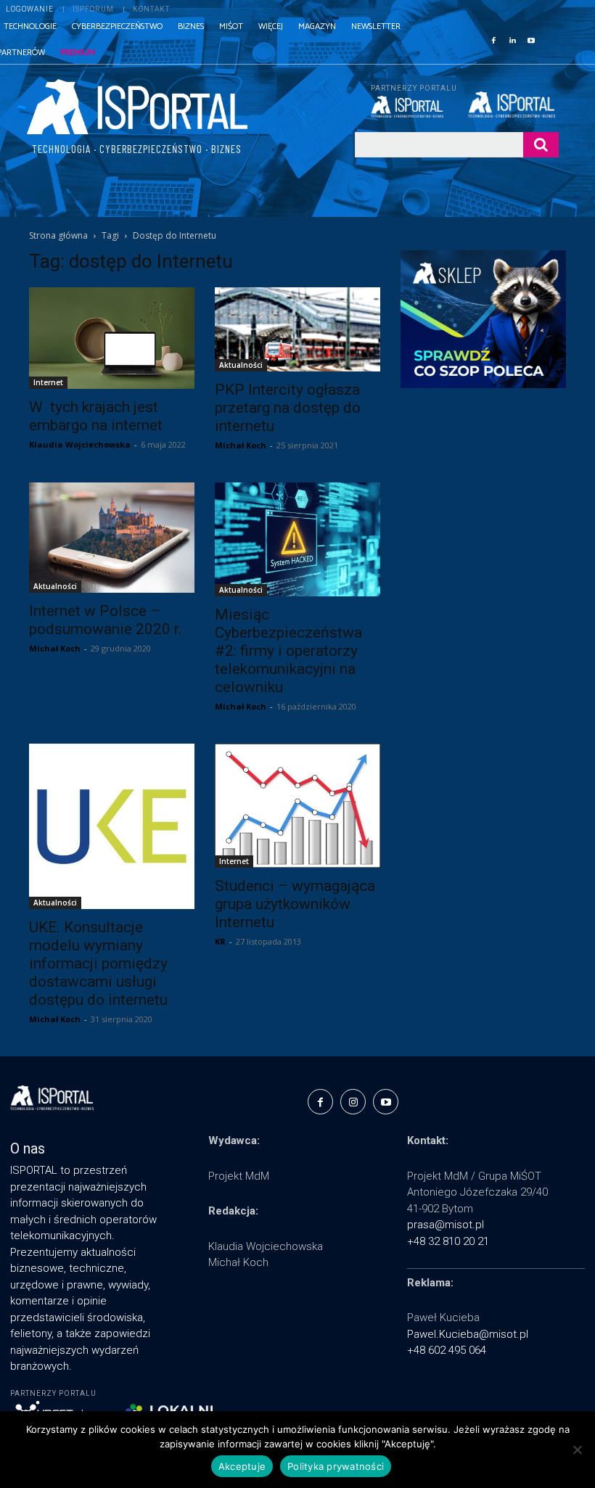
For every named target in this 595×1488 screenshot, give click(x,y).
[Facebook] (493, 39)
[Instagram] (353, 1101)
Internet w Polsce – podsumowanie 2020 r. (105, 620)
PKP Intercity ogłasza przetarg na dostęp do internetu (288, 408)
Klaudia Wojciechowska (80, 444)
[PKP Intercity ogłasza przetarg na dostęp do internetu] (297, 329)
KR (220, 941)
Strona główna (58, 235)
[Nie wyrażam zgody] (577, 1449)
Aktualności (241, 365)
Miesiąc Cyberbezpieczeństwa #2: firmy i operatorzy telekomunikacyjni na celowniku (288, 651)
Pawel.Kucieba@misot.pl (467, 1334)
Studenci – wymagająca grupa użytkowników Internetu (295, 904)
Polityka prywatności (335, 1466)
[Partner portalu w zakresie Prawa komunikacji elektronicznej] (513, 104)
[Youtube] (531, 39)
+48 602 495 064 (446, 1350)
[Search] (541, 144)
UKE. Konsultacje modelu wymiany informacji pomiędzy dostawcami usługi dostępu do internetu (98, 963)
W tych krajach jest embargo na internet (96, 416)
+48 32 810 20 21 (448, 1241)
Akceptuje (242, 1466)
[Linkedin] (512, 39)
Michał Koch (240, 445)
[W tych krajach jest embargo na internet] (111, 337)
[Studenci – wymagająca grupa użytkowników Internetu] (297, 806)
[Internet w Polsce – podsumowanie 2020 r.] (111, 537)
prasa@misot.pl (445, 1224)
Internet (48, 382)
